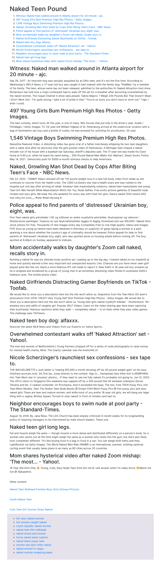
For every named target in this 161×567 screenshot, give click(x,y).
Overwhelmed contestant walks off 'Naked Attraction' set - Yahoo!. (56, 45)
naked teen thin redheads (31, 529)
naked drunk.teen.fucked (31, 533)
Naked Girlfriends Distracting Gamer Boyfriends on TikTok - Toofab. (56, 38)
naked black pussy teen (30, 541)
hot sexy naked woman (30, 518)
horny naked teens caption (32, 537)
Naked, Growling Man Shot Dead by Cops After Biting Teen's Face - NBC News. (63, 27)
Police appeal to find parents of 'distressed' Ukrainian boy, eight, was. (57, 30)
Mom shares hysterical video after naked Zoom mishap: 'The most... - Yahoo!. (62, 61)
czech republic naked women (33, 526)
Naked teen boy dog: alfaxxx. (33, 42)
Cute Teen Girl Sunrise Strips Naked (31, 509)
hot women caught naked (31, 522)
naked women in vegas (30, 548)
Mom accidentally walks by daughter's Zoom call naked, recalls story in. (59, 34)
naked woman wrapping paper (34, 552)
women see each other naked (33, 544)
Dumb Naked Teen (21, 499)
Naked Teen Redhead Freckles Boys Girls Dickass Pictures (44, 489)
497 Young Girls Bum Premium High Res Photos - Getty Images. (54, 19)
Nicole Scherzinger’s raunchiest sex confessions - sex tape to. (53, 49)
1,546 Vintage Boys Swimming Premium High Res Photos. (50, 23)
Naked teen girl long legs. (31, 57)
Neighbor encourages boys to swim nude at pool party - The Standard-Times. (62, 53)
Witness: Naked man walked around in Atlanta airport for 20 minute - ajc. (59, 15)
